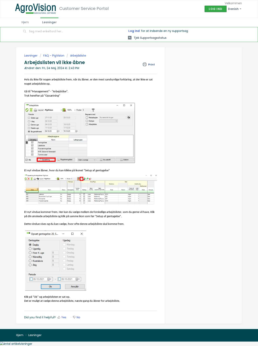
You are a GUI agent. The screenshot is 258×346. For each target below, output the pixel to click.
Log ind (215, 9)
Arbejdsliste (78, 56)
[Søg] (25, 32)
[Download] (121, 122)
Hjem (25, 22)
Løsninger (49, 22)
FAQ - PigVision (53, 56)
